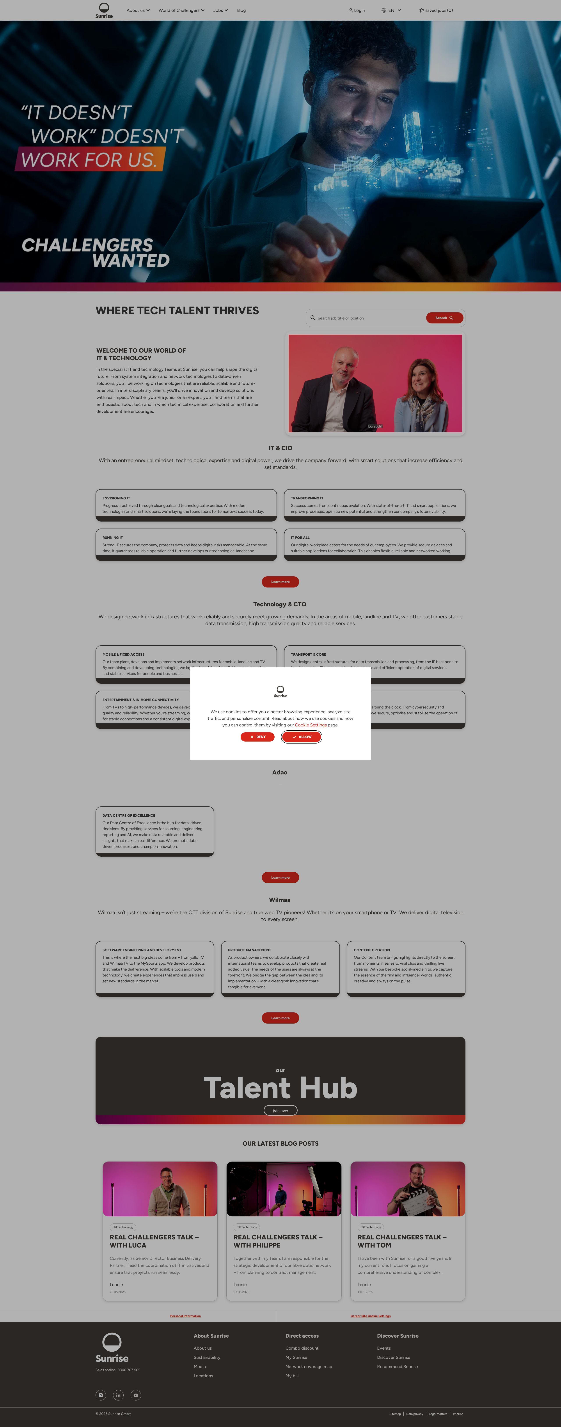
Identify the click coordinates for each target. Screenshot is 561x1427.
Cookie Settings (311, 725)
